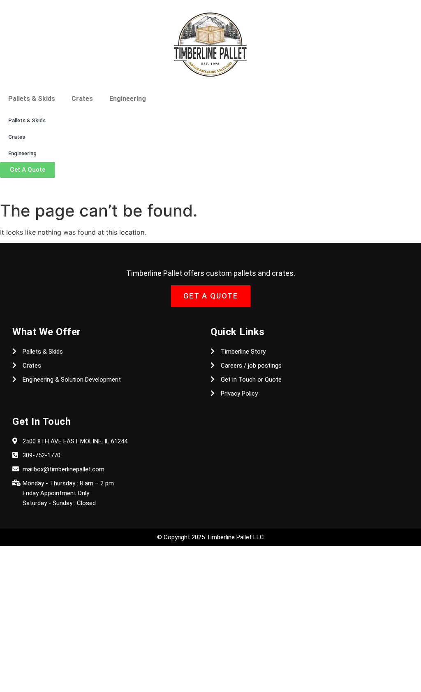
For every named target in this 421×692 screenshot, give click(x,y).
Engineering (127, 99)
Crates (82, 99)
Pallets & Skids (31, 99)
